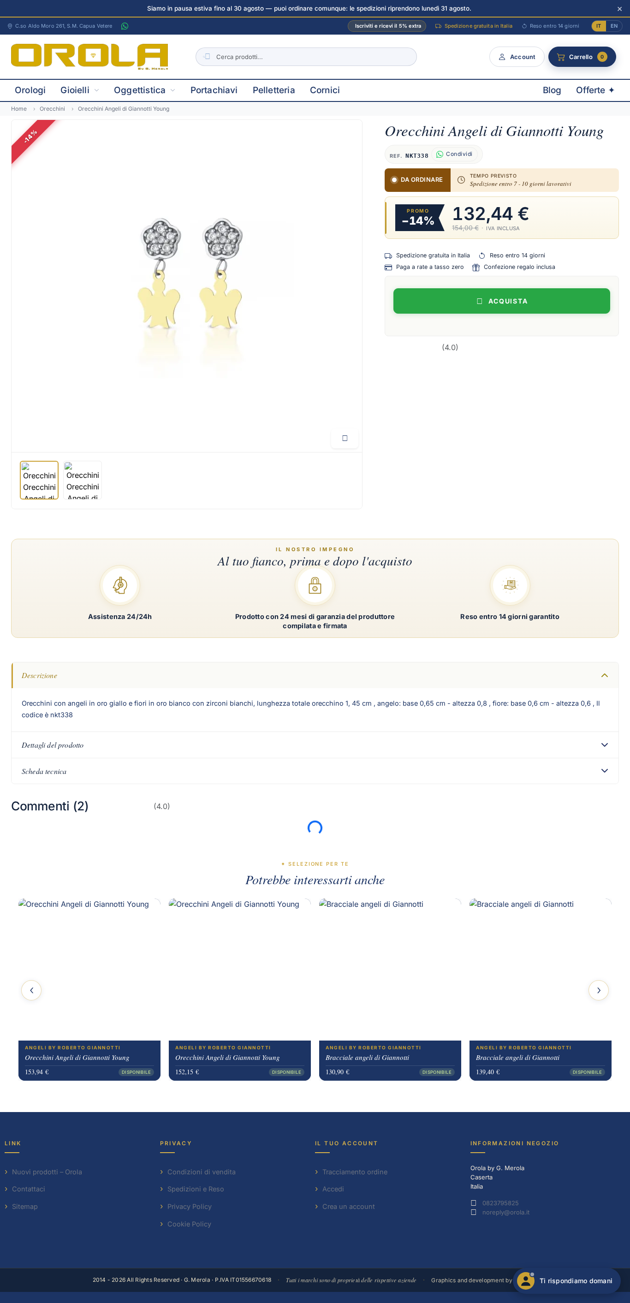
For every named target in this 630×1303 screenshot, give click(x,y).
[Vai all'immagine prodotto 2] (82, 480)
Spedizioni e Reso (195, 1189)
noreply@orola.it (505, 1212)
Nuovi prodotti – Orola (47, 1172)
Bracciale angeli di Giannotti (367, 1057)
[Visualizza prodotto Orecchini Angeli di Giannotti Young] (89, 969)
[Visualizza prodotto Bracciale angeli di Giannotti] (390, 969)
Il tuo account (347, 1143)
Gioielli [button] (74, 90)
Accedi (333, 1189)
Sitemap (25, 1206)
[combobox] (306, 57)
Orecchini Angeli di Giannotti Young (77, 1057)
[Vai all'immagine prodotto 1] (39, 480)
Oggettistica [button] (140, 90)
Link (13, 1143)
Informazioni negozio (514, 1143)
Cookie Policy (189, 1224)
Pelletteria (274, 90)
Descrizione (39, 675)
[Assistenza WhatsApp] (124, 26)
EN (614, 26)
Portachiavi (214, 90)
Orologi (30, 90)
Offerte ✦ (595, 90)
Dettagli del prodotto (52, 745)
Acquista (508, 301)
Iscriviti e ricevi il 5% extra (388, 26)
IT (598, 26)
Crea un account (348, 1206)
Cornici (325, 90)
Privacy (176, 1143)
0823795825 (500, 1203)
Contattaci (28, 1189)
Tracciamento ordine (354, 1172)
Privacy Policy (189, 1206)
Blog (552, 90)
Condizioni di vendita (201, 1172)
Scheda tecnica (44, 771)
